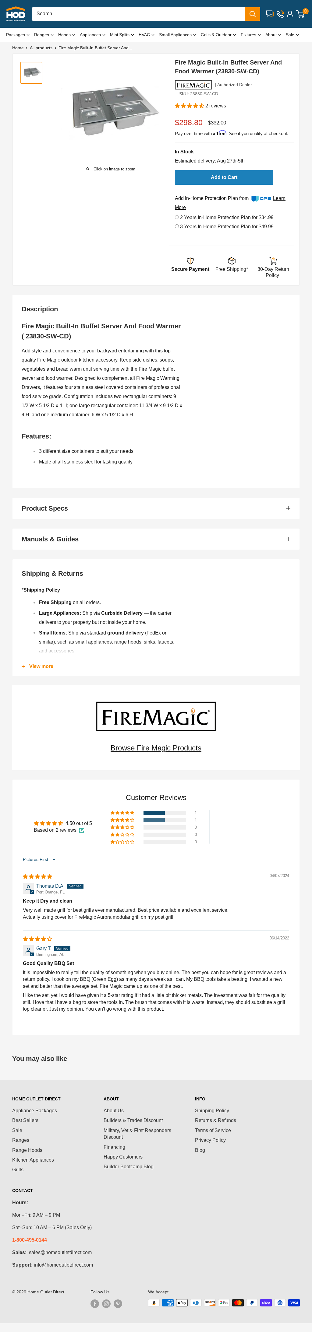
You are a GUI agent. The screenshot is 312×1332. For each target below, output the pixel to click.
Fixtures (248, 34)
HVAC (144, 34)
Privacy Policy (210, 1140)
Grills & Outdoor (216, 34)
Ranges (41, 34)
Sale (290, 34)
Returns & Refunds (215, 1120)
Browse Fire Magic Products (156, 748)
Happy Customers (123, 1156)
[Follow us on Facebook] (94, 1303)
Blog (200, 1150)
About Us (114, 1110)
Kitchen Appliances (33, 1159)
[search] (138, 14)
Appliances (90, 34)
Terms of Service (213, 1130)
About (271, 34)
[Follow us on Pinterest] (118, 1303)
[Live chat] (270, 14)
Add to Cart (224, 177)
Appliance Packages (34, 1110)
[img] (37, 876)
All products (41, 47)
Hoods (64, 34)
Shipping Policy (212, 1110)
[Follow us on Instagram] (106, 1303)
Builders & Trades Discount (133, 1120)
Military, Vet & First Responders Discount (137, 1134)
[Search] (252, 14)
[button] (190, 105)
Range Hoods (27, 1150)
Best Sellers (25, 1120)
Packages (15, 34)
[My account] (290, 14)
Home (18, 47)
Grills (17, 1169)
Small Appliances (175, 34)
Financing (114, 1147)
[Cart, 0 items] (300, 14)
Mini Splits (119, 34)
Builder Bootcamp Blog (129, 1166)
